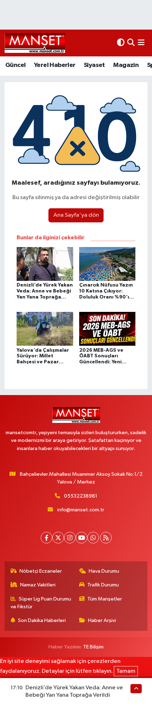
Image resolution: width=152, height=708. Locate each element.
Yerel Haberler (55, 65)
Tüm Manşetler (104, 599)
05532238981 (80, 496)
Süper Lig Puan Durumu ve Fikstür (41, 602)
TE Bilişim (93, 646)
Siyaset (94, 65)
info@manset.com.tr (80, 509)
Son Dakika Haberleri (42, 620)
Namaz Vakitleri (37, 584)
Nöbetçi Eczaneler (40, 571)
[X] (58, 537)
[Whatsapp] (93, 537)
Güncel (15, 65)
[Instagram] (70, 537)
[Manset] (35, 43)
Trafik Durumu (103, 584)
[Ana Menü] (141, 43)
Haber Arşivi (102, 620)
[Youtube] (81, 537)
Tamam (125, 671)
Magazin (126, 65)
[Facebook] (46, 537)
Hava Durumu (104, 571)
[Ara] (131, 43)
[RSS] (106, 537)
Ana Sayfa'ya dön (76, 215)
